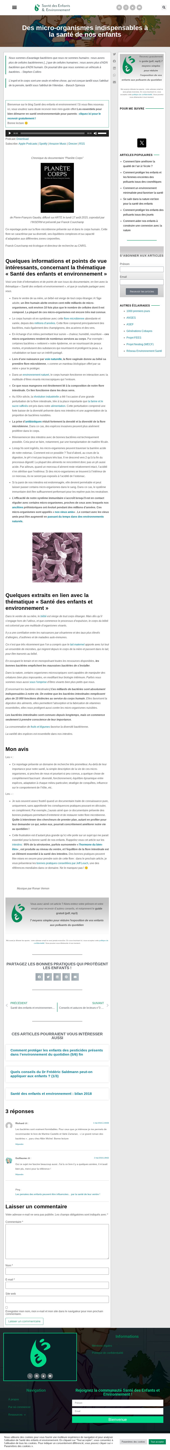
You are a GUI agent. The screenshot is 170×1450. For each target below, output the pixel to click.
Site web (10, 1293)
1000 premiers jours (138, 311)
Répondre (19, 1144)
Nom (9, 1265)
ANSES (131, 317)
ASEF (130, 324)
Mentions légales (102, 1345)
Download (22, 138)
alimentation (58, 406)
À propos (13, 1399)
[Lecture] (9, 133)
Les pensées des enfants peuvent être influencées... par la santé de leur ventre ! (57, 1194)
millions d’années (44, 323)
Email (123, 276)
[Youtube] (139, 7)
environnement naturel (36, 374)
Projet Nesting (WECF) (140, 344)
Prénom (124, 264)
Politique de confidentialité (107, 1352)
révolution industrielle (46, 396)
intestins (17, 844)
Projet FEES (134, 337)
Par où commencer (19, 1407)
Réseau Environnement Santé (144, 351)
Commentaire (14, 1222)
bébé (43, 616)
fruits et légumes (40, 726)
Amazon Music (58, 143)
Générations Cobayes (139, 331)
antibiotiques (33, 421)
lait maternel (77, 644)
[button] (14, 7)
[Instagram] (126, 7)
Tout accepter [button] (157, 1442)
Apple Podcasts (28, 143)
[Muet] (95, 133)
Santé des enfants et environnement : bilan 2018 (51, 1093)
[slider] (102, 133)
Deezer (73, 143)
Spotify (43, 143)
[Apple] (132, 7)
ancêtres (17, 507)
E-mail (10, 1279)
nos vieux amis (64, 512)
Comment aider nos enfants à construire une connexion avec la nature (142, 226)
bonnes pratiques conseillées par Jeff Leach (62, 863)
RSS (82, 143)
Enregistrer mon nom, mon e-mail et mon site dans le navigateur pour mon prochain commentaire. (54, 1312)
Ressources (15, 1414)
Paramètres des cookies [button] (133, 1442)
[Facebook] (119, 7)
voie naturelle (53, 359)
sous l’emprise (38, 682)
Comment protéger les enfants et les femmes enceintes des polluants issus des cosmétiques (142, 177)
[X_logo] (141, 142)
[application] (57, 133)
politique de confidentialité (142, 94)
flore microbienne (74, 318)
